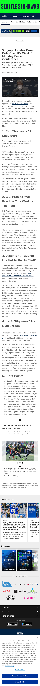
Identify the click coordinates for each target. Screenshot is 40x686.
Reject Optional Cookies (20, 676)
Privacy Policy (25, 666)
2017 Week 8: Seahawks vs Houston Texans (18, 424)
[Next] (26, 460)
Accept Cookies (20, 682)
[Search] (33, 16)
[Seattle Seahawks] (20, 631)
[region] (20, 661)
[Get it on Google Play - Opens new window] (27, 622)
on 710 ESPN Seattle (19, 104)
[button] (20, 87)
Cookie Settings (20, 670)
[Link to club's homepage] (4, 15)
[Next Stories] (35, 557)
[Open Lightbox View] (20, 456)
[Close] (37, 640)
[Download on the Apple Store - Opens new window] (12, 621)
